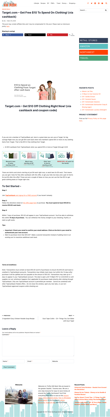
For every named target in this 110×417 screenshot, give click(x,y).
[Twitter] (91, 3)
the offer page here (30, 203)
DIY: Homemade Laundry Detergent (94, 110)
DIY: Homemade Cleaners (91, 102)
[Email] (102, 3)
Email (30, 361)
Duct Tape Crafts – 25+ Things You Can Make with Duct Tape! (58, 318)
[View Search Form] (106, 3)
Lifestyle (36, 3)
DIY (48, 3)
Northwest (87, 52)
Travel (58, 3)
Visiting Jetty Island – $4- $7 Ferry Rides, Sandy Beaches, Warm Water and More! (90, 403)
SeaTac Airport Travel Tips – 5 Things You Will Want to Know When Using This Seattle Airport (90, 398)
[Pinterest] (98, 3)
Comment (6, 334)
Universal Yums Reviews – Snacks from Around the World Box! (90, 388)
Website (55, 361)
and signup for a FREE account (21, 195)
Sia (5, 21)
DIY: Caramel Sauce (89, 99)
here (7, 26)
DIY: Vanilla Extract (88, 96)
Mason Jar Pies (87, 91)
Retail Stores (88, 40)
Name (5, 361)
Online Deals (6, 9)
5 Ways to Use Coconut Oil (91, 94)
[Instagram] (95, 3)
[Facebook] (88, 3)
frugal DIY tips (50, 402)
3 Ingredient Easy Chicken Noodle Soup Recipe (18, 317)
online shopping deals (50, 398)
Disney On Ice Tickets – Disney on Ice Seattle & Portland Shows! (90, 393)
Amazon (85, 46)
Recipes (43, 3)
